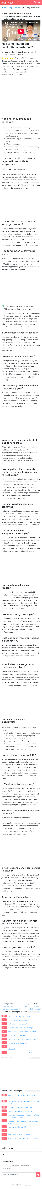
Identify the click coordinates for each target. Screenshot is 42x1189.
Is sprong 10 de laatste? (17, 1035)
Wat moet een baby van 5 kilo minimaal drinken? (22, 1096)
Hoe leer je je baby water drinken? (20, 1016)
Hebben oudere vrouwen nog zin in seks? (23, 1039)
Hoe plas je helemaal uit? (17, 1127)
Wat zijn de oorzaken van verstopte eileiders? (21, 1048)
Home (4, 8)
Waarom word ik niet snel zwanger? (21, 1028)
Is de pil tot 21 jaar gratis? (17, 1024)
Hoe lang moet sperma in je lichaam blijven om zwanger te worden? (23, 1116)
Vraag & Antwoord (14, 8)
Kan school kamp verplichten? (19, 1020)
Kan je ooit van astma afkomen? (19, 1135)
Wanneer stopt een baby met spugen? (22, 1131)
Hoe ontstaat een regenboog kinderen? (22, 1032)
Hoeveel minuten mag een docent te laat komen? (23, 1122)
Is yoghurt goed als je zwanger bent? (21, 1107)
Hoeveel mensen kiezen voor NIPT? (21, 1053)
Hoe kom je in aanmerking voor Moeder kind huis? (24, 1102)
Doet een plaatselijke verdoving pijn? (21, 1111)
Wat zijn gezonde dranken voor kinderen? (23, 1138)
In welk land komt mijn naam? (18, 1043)
